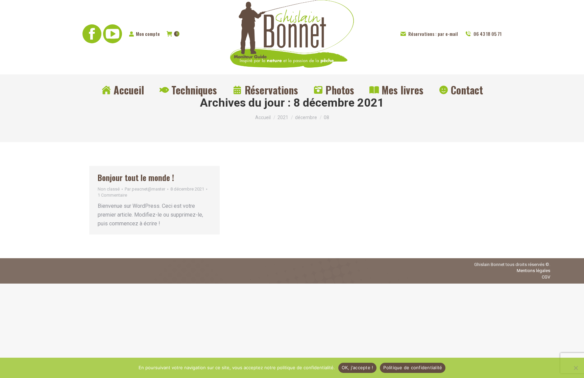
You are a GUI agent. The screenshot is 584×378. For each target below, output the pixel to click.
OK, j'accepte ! (357, 367)
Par (145, 189)
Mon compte (148, 34)
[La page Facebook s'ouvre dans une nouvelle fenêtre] (91, 33)
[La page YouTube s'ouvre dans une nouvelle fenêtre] (112, 33)
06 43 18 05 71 (487, 34)
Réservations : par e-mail (433, 34)
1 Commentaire (112, 195)
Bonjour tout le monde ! (136, 177)
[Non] (575, 367)
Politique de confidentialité (412, 367)
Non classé (109, 189)
